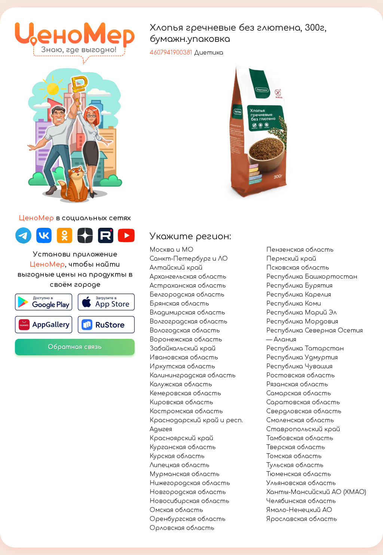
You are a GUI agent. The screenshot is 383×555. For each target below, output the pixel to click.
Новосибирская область (189, 501)
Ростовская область (300, 375)
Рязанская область (297, 384)
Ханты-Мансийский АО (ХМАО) (316, 492)
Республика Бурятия (299, 285)
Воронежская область (186, 339)
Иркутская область (182, 366)
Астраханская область (188, 285)
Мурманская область (185, 474)
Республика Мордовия (302, 321)
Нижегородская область (190, 483)
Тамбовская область (299, 438)
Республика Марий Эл (301, 312)
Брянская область (179, 303)
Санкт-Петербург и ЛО (189, 258)
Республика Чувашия (299, 366)
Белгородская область (187, 294)
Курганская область (183, 447)
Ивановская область (184, 357)
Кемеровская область (185, 393)
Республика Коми (293, 303)
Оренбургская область (188, 519)
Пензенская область (300, 249)
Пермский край (291, 258)
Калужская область (181, 384)
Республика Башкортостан (311, 276)
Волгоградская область (188, 321)
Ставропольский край (303, 429)
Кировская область (181, 402)
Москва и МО (171, 249)
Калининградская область (193, 375)
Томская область (294, 456)
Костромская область (186, 411)
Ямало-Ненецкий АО (299, 510)
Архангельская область (188, 276)
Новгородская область (188, 492)
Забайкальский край (182, 348)
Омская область (176, 510)
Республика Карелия (298, 294)
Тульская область (295, 465)
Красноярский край (181, 438)
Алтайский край (176, 267)
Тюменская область (298, 474)
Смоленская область (300, 420)
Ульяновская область (301, 483)
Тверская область (295, 447)
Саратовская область (303, 402)
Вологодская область (185, 330)
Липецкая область (179, 465)
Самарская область (298, 393)
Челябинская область (301, 501)
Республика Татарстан (305, 348)
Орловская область (182, 528)
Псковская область (297, 267)
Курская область (177, 456)
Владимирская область (187, 312)
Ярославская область (301, 519)
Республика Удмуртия (302, 357)
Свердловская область (303, 411)
